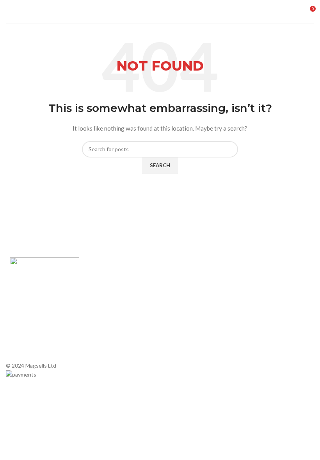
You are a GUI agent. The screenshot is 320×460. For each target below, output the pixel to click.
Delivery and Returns (112, 343)
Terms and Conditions (114, 330)
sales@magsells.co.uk (282, 302)
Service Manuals (183, 337)
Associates (100, 290)
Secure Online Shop (111, 304)
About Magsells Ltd (111, 277)
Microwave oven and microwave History (189, 294)
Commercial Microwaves (193, 324)
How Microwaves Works (193, 277)
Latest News (102, 317)
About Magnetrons (187, 311)
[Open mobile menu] (9, 11)
